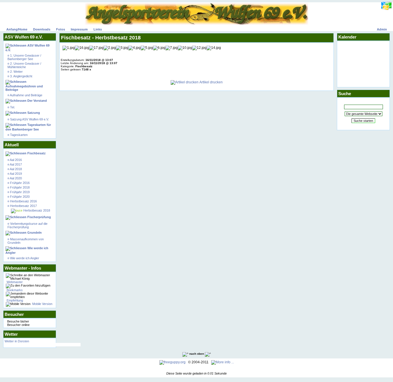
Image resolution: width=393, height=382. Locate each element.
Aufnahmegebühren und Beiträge (24, 88)
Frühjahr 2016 (19, 183)
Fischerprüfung (38, 217)
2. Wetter (16, 71)
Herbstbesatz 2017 (23, 206)
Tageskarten (18, 135)
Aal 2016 (15, 160)
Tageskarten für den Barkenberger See (28, 127)
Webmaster (14, 282)
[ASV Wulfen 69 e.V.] (196, 24)
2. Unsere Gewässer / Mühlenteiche (24, 65)
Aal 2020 (15, 178)
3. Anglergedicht (20, 76)
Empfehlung (14, 300)
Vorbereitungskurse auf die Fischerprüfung (27, 225)
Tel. (12, 107)
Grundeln (34, 232)
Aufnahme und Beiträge (25, 95)
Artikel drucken (211, 82)
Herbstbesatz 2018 (36, 210)
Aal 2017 (15, 164)
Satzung (33, 112)
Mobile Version (41, 304)
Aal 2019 (15, 173)
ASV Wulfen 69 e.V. (27, 48)
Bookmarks (14, 290)
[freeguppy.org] (172, 362)
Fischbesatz (36, 153)
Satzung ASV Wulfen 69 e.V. (29, 119)
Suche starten (363, 120)
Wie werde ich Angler (26, 250)
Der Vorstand (36, 100)
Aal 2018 (15, 169)
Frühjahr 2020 (19, 196)
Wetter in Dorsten (43, 342)
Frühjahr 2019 (19, 192)
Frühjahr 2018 (19, 187)
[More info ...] (223, 362)
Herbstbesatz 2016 (23, 201)
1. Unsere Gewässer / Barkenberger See (24, 57)
